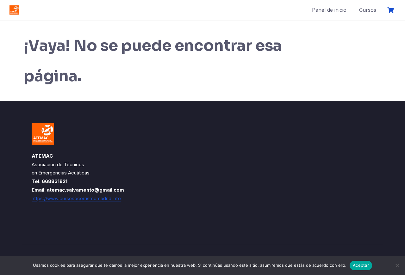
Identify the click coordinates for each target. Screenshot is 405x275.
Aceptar (361, 265)
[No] (397, 265)
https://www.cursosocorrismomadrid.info (76, 198)
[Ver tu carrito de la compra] (391, 10)
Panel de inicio (329, 10)
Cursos (367, 10)
